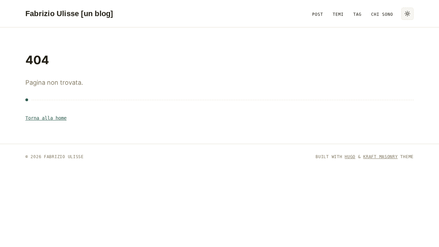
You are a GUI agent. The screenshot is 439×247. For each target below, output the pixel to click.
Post (317, 14)
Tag (357, 14)
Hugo (350, 156)
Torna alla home (46, 118)
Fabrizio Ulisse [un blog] (69, 13)
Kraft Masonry (380, 156)
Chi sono (382, 14)
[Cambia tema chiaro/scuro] (407, 14)
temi (338, 14)
